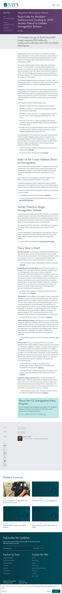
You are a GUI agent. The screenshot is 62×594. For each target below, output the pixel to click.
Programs (34, 573)
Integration (5, 565)
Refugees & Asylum (8, 563)
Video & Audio (35, 565)
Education (5, 568)
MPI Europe (34, 570)
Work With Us (35, 560)
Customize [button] (4, 591)
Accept (56, 591)
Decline (49, 591)
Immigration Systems (8, 557)
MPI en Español (35, 576)
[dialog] (31, 589)
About (33, 557)
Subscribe (36, 548)
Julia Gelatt (20, 30)
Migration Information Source (33, 12)
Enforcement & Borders (8, 560)
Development (6, 573)
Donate (33, 563)
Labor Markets (6, 570)
